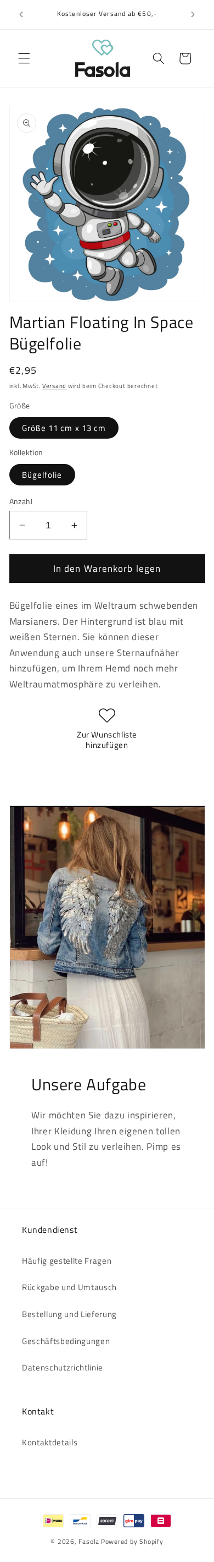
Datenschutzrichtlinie (62, 1367)
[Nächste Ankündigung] (193, 15)
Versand (54, 385)
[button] (24, 58)
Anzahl (21, 501)
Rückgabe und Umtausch (69, 1287)
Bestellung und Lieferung (69, 1314)
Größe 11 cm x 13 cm (64, 428)
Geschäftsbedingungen (66, 1341)
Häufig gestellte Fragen (66, 1260)
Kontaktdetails (49, 1442)
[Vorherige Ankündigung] (21, 15)
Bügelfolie (42, 474)
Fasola (88, 1541)
